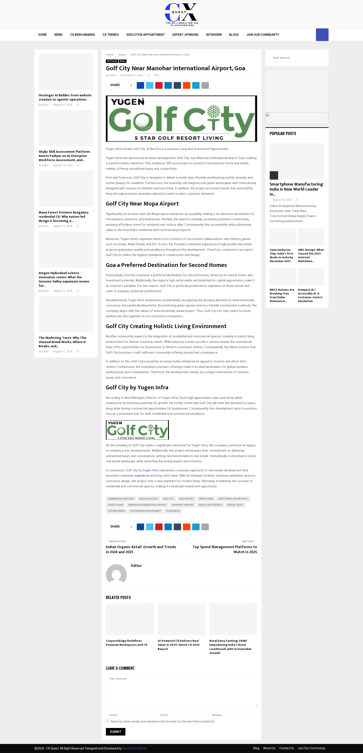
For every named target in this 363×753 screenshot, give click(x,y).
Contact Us (286, 748)
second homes (116, 511)
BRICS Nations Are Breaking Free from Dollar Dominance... (282, 295)
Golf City (168, 499)
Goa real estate (148, 499)
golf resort (186, 499)
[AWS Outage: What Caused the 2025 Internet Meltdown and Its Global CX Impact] (311, 236)
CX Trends (111, 34)
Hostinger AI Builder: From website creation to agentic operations (65, 97)
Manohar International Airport (147, 505)
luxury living (115, 505)
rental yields (235, 505)
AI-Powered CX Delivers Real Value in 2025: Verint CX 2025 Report (179, 645)
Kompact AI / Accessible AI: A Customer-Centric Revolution (310, 295)
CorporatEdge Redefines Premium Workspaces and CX (126, 643)
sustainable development (145, 511)
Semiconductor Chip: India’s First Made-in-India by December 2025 (281, 255)
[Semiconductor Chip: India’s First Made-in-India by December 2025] (283, 236)
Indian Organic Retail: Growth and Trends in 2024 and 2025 (141, 549)
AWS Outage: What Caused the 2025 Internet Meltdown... (311, 255)
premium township (183, 505)
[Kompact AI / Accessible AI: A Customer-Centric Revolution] (311, 276)
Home (42, 34)
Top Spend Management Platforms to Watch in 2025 (225, 549)
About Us (269, 748)
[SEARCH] (320, 58)
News (58, 34)
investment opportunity (233, 499)
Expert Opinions (185, 34)
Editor (112, 75)
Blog (256, 748)
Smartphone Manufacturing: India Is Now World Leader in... (297, 189)
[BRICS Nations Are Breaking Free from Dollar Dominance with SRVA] (283, 276)
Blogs (234, 34)
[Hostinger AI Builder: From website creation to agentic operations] (66, 72)
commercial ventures (121, 499)
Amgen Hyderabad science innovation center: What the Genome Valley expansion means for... (64, 279)
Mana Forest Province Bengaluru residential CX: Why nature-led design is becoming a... (63, 217)
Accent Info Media (134, 748)
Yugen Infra (151, 470)
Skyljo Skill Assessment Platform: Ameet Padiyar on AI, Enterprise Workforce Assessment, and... (64, 156)
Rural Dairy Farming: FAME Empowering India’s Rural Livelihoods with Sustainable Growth (230, 647)
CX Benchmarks (82, 34)
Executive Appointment (145, 34)
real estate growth (210, 505)
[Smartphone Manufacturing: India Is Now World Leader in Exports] (297, 161)
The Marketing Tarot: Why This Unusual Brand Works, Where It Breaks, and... (63, 342)
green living (206, 499)
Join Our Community (262, 34)
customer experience (135, 475)
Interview (214, 34)
